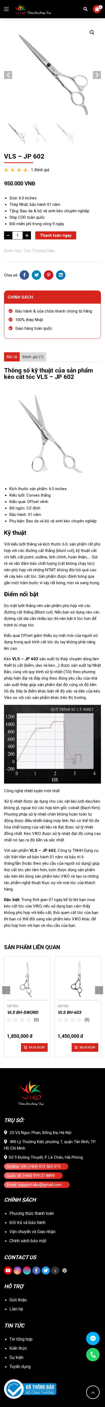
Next (97, 75)
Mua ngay (37, 1047)
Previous (8, 75)
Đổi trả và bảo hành (27, 1222)
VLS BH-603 (69, 1012)
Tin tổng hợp (21, 1339)
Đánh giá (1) (33, 356)
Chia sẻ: (11, 275)
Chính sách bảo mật (27, 1240)
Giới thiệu (18, 1299)
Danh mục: (13, 250)
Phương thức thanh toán (31, 1213)
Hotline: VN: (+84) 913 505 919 (33, 1166)
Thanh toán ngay (56, 235)
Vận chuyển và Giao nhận (32, 1231)
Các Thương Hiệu (39, 250)
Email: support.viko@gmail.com (34, 1184)
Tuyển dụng (20, 1366)
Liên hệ (16, 1309)
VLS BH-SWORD (22, 1012)
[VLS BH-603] (78, 979)
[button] (92, 32)
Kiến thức (18, 1348)
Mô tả (12, 356)
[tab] (12, 356)
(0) (36, 1019)
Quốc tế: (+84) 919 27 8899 (31, 1175)
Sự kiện (16, 1357)
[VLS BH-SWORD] (27, 979)
